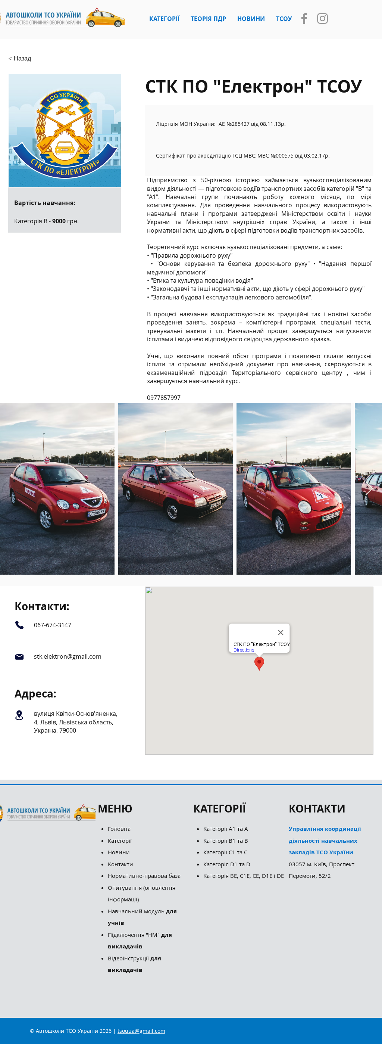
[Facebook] (304, 18)
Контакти (120, 864)
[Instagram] (322, 18)
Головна (119, 828)
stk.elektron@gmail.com (67, 656)
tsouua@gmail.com (141, 1030)
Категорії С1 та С (225, 852)
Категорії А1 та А (225, 828)
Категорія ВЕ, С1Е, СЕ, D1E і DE (243, 875)
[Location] (19, 715)
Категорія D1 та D (226, 864)
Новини (119, 852)
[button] (164, 18)
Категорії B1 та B (225, 840)
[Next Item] (369, 489)
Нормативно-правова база (145, 875)
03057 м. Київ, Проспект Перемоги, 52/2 (325, 852)
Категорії (120, 840)
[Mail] (19, 657)
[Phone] (19, 625)
